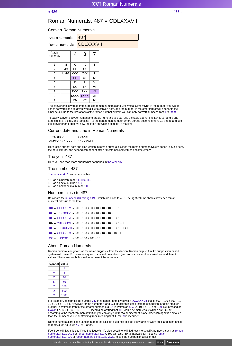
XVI (78, 324)
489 (51, 233)
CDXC (64, 238)
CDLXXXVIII (64, 228)
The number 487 (58, 174)
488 (51, 228)
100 (64, 286)
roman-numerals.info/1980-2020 (95, 336)
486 (51, 218)
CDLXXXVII (64, 223)
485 (51, 213)
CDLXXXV (64, 213)
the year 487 (115, 162)
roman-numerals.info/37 (92, 333)
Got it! (160, 342)
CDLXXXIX (64, 233)
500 (64, 290)
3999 (173, 112)
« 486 (52, 11)
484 (51, 208)
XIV (131, 306)
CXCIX (52, 310)
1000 (64, 295)
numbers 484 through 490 (80, 198)
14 (111, 306)
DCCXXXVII (139, 300)
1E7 (88, 186)
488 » (178, 11)
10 (64, 277)
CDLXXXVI (64, 218)
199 (159, 306)
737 (94, 300)
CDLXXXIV (64, 208)
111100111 (84, 180)
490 (51, 238)
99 (123, 316)
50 (64, 281)
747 (80, 183)
